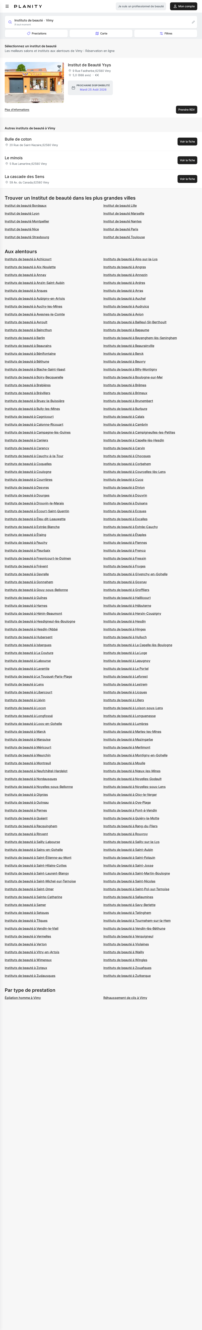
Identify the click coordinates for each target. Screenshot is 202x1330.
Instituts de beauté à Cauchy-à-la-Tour (34, 456)
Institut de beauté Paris (120, 229)
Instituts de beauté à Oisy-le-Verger (130, 795)
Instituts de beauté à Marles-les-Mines (132, 732)
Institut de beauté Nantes (122, 221)
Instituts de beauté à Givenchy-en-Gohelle (135, 574)
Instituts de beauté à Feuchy (26, 543)
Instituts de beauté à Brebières (28, 385)
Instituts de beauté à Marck (25, 732)
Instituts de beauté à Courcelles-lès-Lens (134, 472)
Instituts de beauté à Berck (123, 354)
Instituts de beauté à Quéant (26, 818)
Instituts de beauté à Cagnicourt (29, 417)
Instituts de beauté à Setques (27, 913)
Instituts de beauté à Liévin (25, 700)
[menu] (7, 6)
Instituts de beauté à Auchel (124, 298)
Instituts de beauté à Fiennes (125, 543)
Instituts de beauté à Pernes (26, 810)
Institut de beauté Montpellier (27, 221)
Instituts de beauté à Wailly (123, 952)
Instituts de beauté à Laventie (27, 669)
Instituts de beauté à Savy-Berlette (129, 905)
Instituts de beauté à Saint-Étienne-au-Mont (38, 857)
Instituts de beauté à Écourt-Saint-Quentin (37, 511)
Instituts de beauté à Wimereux (28, 960)
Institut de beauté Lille (120, 205)
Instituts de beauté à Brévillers (27, 393)
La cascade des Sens (24, 176)
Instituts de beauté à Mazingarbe (128, 739)
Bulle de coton (18, 139)
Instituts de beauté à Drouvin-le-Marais (34, 503)
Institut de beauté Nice (22, 229)
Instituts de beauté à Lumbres (125, 724)
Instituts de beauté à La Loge (125, 653)
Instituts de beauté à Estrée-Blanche (32, 527)
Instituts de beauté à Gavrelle (27, 574)
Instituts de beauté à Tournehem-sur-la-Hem (137, 920)
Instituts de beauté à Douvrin (125, 495)
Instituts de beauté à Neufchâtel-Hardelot (36, 771)
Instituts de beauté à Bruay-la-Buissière (34, 401)
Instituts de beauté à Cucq (123, 480)
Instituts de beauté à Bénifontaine (30, 354)
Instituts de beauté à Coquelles (28, 464)
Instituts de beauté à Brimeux (125, 393)
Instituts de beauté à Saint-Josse (128, 865)
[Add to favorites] (59, 66)
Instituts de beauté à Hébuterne (127, 606)
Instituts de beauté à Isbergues (28, 645)
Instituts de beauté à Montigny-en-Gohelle (135, 755)
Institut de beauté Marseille (123, 213)
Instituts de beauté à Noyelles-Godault (132, 779)
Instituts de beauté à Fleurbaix (27, 550)
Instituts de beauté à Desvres (27, 487)
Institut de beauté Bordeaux (26, 205)
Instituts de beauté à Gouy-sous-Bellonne (36, 590)
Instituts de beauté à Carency (27, 448)
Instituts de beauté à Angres (124, 267)
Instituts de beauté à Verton (26, 944)
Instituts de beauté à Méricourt (28, 747)
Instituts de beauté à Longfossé (29, 716)
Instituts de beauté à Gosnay (125, 582)
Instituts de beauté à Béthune (27, 361)
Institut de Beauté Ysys (89, 65)
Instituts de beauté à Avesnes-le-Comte (35, 314)
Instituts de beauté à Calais (123, 417)
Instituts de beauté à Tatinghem (127, 913)
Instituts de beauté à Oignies (26, 795)
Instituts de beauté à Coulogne (28, 472)
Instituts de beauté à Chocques (127, 456)
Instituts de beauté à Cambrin (125, 424)
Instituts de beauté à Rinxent (26, 834)
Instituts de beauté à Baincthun (28, 330)
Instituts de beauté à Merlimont (126, 747)
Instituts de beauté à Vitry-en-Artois (32, 952)
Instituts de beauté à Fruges (124, 566)
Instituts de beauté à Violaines (126, 944)
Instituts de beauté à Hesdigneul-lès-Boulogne (40, 621)
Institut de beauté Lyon (22, 213)
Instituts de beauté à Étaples (124, 535)
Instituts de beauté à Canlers (26, 440)
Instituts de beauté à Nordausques (31, 779)
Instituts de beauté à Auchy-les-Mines (33, 306)
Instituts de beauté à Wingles (125, 960)
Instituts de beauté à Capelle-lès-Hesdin (133, 440)
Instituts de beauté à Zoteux (26, 968)
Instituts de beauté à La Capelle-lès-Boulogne (137, 645)
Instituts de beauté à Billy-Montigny (130, 369)
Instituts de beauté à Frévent (26, 566)
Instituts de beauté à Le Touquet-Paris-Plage (38, 676)
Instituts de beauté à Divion (124, 487)
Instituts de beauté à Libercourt (28, 692)
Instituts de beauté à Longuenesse (129, 716)
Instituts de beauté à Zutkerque (127, 976)
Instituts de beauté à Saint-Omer (29, 889)
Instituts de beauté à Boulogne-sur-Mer (133, 377)
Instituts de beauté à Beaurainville (128, 346)
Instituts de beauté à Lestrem (125, 684)
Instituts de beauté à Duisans (125, 503)
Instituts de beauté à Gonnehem (29, 582)
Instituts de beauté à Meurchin (28, 755)
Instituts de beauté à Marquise (27, 739)
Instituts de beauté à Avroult (26, 322)
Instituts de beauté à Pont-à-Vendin (130, 810)
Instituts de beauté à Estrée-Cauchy (130, 527)
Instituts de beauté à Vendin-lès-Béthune (134, 928)
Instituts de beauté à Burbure (125, 409)
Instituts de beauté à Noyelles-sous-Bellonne (39, 787)
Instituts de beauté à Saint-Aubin (128, 850)
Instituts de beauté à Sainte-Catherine (33, 897)
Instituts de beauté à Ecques (124, 511)
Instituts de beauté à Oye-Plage (127, 802)
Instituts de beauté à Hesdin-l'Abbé (31, 629)
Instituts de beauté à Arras (123, 291)
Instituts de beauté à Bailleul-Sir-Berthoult (134, 322)
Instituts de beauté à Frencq (124, 550)
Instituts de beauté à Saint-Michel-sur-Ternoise (40, 881)
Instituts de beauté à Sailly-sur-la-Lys (131, 842)
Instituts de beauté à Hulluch (125, 637)
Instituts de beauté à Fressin (124, 558)
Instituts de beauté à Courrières (28, 480)
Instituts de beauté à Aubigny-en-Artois (35, 298)
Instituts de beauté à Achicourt (28, 259)
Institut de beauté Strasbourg (27, 237)
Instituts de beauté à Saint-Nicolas (129, 881)
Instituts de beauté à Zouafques (127, 968)
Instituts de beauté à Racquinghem (31, 826)
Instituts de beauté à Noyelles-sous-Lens (134, 787)
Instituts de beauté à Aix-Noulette (30, 267)
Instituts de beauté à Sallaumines (128, 897)
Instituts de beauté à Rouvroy (125, 834)
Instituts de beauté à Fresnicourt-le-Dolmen (38, 558)
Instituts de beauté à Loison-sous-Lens (133, 708)
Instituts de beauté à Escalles (125, 519)
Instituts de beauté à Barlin (25, 338)
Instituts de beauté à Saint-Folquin (129, 857)
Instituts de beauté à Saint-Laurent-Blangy (37, 873)
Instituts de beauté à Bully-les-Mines (32, 409)
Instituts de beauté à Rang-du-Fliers (130, 826)
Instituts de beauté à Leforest (125, 676)
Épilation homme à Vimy (23, 998)
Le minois (14, 158)
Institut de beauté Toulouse (124, 237)
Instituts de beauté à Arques (26, 291)
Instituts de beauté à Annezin (125, 275)
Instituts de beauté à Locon (25, 708)
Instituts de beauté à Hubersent (28, 637)
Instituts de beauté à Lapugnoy (126, 661)
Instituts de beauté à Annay (25, 275)
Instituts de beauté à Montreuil (28, 763)
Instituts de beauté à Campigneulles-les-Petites (139, 432)
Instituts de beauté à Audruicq (126, 306)
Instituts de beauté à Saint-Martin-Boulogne (136, 873)
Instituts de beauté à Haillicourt (127, 598)
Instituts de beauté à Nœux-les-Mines (132, 771)
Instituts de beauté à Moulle (124, 763)
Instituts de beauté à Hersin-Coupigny (132, 613)
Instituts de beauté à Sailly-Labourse (32, 842)
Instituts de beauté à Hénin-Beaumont (33, 613)
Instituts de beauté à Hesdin (124, 621)
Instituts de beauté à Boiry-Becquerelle (34, 377)
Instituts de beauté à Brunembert (128, 401)
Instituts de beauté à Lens (24, 684)
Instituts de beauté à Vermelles (28, 936)
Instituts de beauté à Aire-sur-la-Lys (130, 259)
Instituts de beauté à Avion (123, 314)
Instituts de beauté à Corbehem (127, 464)
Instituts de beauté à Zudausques (30, 976)
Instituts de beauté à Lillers (123, 700)
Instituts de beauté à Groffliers (126, 590)
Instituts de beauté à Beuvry (124, 361)
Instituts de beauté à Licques (125, 692)
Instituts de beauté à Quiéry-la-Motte (131, 818)
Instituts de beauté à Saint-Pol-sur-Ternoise (136, 889)
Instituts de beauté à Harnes (26, 606)
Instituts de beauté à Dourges (27, 495)
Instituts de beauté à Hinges (124, 629)
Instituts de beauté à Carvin (124, 448)
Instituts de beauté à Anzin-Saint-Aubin (35, 283)
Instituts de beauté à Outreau (27, 802)
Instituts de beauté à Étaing (25, 535)
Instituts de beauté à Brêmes (124, 385)
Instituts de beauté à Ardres (124, 283)
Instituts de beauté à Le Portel (126, 669)
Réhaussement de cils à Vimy (125, 998)
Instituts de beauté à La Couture (29, 653)
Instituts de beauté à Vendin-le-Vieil (31, 928)
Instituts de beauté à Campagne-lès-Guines (38, 432)
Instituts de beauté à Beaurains (28, 346)
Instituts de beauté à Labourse (28, 661)
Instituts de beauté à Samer (25, 905)
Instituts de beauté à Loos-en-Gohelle (33, 724)
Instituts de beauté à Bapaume (126, 330)
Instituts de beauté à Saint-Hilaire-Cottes (36, 865)
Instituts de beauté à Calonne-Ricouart (34, 424)
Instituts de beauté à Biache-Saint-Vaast (35, 369)
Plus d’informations (17, 109)
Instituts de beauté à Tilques (26, 920)
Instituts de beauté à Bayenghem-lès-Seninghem (140, 338)
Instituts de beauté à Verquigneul (128, 936)
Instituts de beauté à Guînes (26, 598)
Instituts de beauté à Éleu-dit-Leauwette (35, 519)
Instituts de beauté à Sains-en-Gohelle (34, 850)
